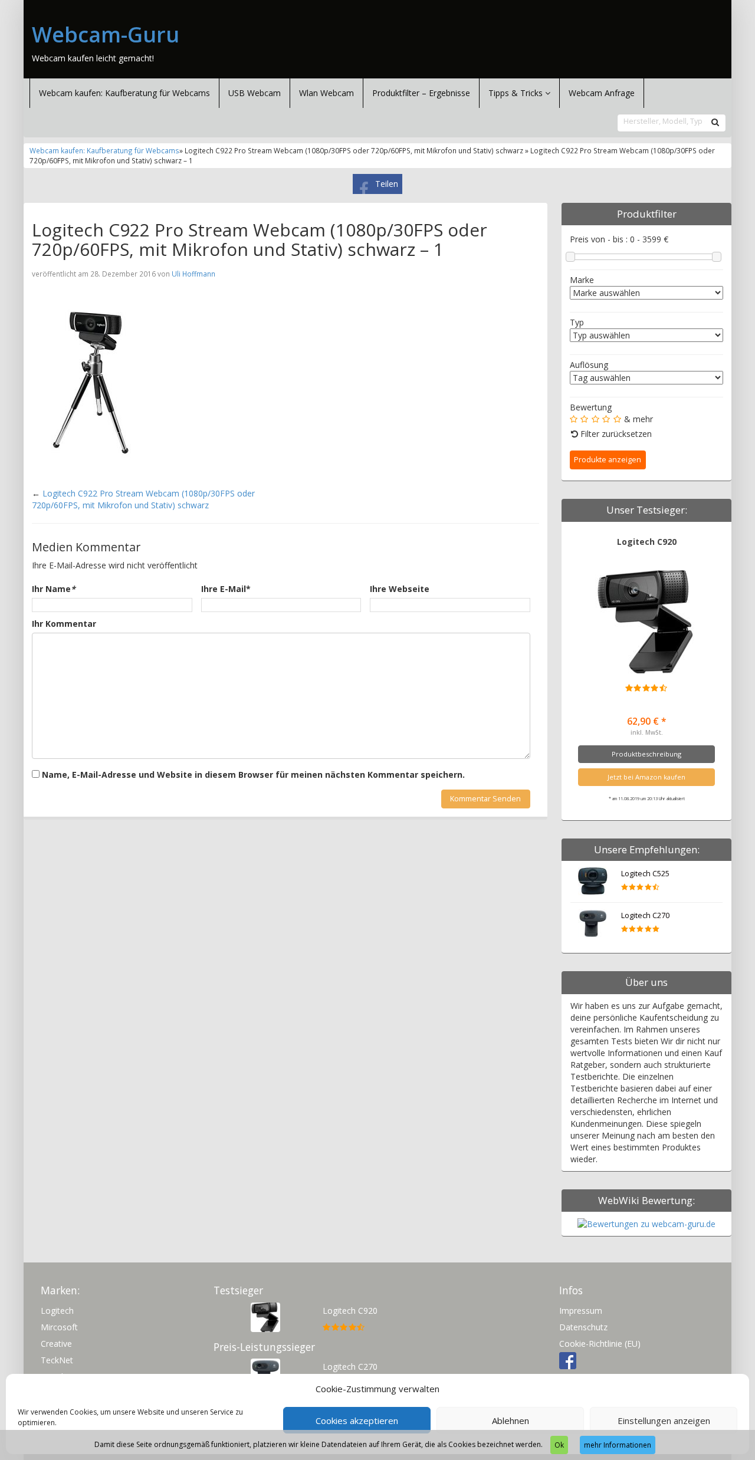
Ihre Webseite (399, 588)
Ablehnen (510, 1420)
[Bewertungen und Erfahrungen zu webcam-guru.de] (646, 1223)
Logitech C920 (647, 541)
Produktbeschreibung (646, 753)
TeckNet (57, 1360)
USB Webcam (254, 92)
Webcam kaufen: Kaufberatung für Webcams (124, 92)
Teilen (386, 183)
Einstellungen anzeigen (664, 1420)
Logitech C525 (645, 874)
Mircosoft (59, 1327)
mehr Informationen (617, 1445)
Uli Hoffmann (193, 273)
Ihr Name (54, 588)
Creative (56, 1343)
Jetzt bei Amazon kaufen (646, 776)
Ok (559, 1445)
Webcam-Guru (105, 35)
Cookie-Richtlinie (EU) (600, 1343)
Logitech (57, 1310)
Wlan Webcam (326, 92)
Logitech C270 (645, 915)
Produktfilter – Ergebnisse (421, 92)
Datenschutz (583, 1327)
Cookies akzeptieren (357, 1420)
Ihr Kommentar (64, 623)
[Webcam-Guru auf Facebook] (567, 1360)
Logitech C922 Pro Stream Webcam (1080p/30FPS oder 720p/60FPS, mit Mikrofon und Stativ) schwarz (143, 499)
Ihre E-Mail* (226, 588)
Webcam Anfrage (602, 92)
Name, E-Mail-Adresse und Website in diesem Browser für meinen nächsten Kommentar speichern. (253, 774)
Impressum (580, 1310)
